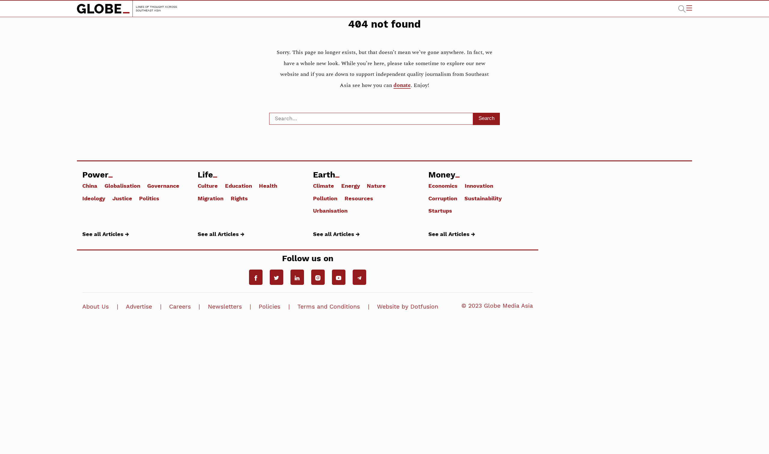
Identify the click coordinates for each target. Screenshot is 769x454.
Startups (440, 211)
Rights (239, 198)
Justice (122, 198)
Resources (359, 198)
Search (486, 118)
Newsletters (225, 306)
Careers (180, 306)
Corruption (442, 198)
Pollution (325, 198)
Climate (323, 186)
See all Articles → (105, 234)
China (89, 186)
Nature (376, 186)
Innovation (479, 186)
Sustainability (483, 198)
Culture (208, 186)
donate (402, 85)
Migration (210, 198)
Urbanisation (330, 211)
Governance (163, 186)
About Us (95, 306)
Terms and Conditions (328, 306)
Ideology (93, 198)
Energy (350, 186)
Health (268, 186)
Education (238, 186)
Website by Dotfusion (407, 306)
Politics (149, 198)
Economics (442, 186)
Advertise (139, 306)
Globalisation (122, 186)
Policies (269, 306)
